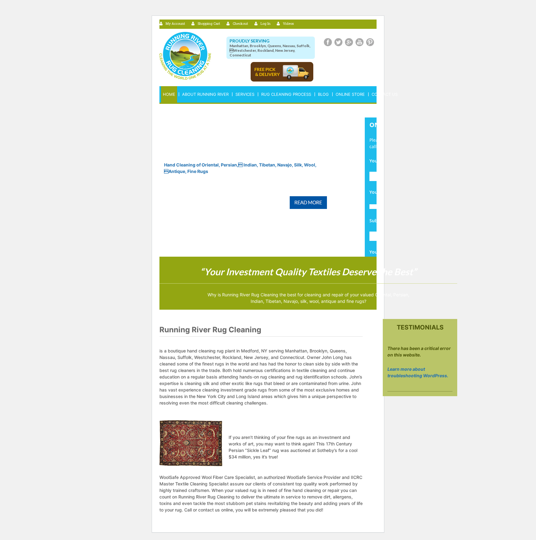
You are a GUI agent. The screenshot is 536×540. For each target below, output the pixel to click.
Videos (288, 23)
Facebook (328, 42)
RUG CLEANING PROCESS (286, 94)
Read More (308, 202)
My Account (175, 23)
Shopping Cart (209, 23)
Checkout (240, 23)
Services (244, 94)
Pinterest (370, 42)
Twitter (338, 42)
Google (349, 42)
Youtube (359, 42)
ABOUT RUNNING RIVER (205, 94)
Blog (323, 94)
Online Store (350, 94)
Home (169, 94)
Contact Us (385, 94)
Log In (265, 23)
